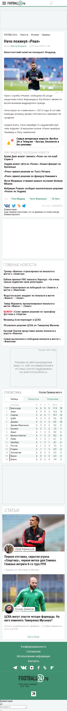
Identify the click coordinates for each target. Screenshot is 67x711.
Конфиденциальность (33, 646)
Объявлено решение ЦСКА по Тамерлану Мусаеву (31, 325)
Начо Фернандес (38, 199)
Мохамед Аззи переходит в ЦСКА (22, 319)
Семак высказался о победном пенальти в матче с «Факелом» (32, 340)
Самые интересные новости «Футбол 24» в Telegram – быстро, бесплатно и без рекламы (38, 141)
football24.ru (57, 205)
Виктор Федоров (18, 46)
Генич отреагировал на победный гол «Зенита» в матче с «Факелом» (31, 288)
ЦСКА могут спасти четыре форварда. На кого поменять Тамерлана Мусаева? (32, 618)
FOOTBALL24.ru (16, 3)
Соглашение (33, 651)
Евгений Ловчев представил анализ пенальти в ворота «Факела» (30, 332)
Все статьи (33, 636)
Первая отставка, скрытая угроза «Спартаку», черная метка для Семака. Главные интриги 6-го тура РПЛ (30, 560)
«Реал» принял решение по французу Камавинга (30, 176)
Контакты (33, 661)
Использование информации (33, 656)
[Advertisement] (33, 19)
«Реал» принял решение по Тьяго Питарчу (27, 171)
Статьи (12, 510)
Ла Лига (56, 199)
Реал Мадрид (18, 199)
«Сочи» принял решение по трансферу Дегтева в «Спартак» (29, 313)
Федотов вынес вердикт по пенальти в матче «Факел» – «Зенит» (29, 297)
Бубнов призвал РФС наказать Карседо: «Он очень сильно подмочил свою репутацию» (31, 280)
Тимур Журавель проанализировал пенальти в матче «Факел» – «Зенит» (29, 305)
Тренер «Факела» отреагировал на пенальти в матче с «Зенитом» (29, 272)
